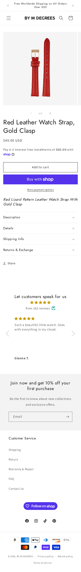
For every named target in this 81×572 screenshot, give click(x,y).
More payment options (40, 189)
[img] (40, 302)
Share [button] (12, 263)
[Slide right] (50, 113)
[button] (8, 18)
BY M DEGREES (25, 556)
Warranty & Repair (21, 469)
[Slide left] (31, 113)
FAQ (11, 479)
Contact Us (16, 489)
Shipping (15, 450)
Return (13, 459)
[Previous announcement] (8, 5)
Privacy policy (46, 556)
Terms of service (42, 562)
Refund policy (65, 556)
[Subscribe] (67, 417)
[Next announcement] (73, 5)
